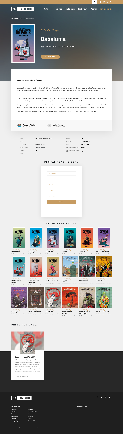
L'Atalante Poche (40, 148)
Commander (50, 56)
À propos (30, 416)
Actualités (30, 409)
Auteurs (59, 9)
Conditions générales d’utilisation (39, 427)
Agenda (94, 9)
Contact (30, 418)
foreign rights (17, 18)
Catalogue (48, 9)
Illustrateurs (83, 9)
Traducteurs (70, 9)
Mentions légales (17, 427)
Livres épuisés (31, 421)
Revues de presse (32, 411)
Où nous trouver (32, 414)
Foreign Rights (106, 9)
